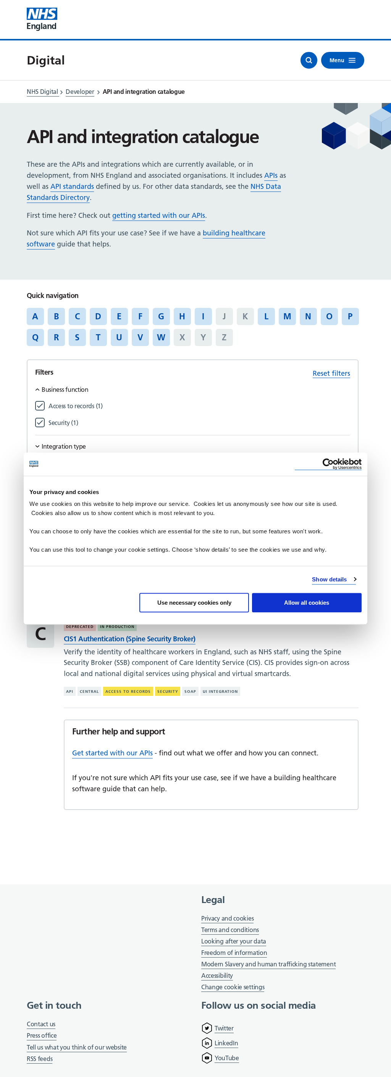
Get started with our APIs (112, 753)
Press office (42, 1036)
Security (167, 691)
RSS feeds (39, 1059)
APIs (271, 175)
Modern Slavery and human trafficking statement (268, 964)
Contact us (41, 1024)
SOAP (190, 691)
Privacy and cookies (227, 918)
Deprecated (80, 626)
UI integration (220, 691)
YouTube (227, 1058)
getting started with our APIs (158, 215)
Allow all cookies (306, 602)
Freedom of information (234, 952)
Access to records (128, 691)
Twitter (224, 1028)
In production (117, 626)
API (69, 691)
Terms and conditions (230, 930)
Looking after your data (233, 941)
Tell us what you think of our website (77, 1047)
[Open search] (309, 60)
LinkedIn (226, 1043)
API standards (72, 186)
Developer (80, 91)
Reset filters (331, 373)
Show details (329, 579)
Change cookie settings (232, 987)
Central (89, 691)
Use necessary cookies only (194, 602)
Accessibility (217, 975)
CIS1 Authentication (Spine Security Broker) (130, 638)
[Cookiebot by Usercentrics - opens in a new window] (328, 464)
